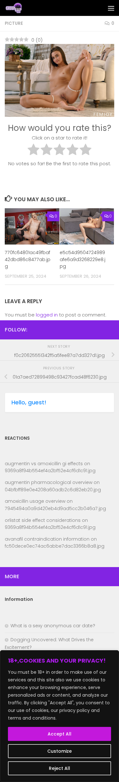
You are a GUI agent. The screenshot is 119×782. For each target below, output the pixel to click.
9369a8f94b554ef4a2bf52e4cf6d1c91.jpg (50, 470)
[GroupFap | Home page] (17, 8)
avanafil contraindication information (47, 539)
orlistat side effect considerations (43, 520)
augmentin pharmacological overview (48, 482)
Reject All (59, 768)
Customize (59, 751)
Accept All (59, 734)
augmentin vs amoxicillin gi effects (44, 463)
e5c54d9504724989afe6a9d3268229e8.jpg (82, 259)
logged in (47, 314)
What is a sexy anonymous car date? (52, 625)
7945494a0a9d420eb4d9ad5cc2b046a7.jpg (55, 508)
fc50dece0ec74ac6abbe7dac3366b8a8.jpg (54, 546)
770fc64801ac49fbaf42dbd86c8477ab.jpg (27, 259)
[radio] (33, 151)
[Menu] (111, 8)
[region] (59, 716)
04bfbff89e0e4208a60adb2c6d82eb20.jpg (53, 490)
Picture (14, 23)
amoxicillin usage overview (35, 501)
